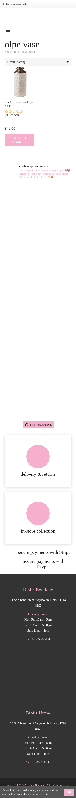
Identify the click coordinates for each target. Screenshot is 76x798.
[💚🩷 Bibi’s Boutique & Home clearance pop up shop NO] (38, 360)
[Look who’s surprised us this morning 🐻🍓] (38, 281)
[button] (38, 30)
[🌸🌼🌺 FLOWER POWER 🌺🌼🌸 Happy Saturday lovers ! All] (38, 242)
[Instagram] (35, 4)
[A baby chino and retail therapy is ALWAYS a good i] (38, 399)
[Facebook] (41, 4)
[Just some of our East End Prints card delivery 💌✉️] (38, 202)
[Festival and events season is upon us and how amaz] (38, 321)
